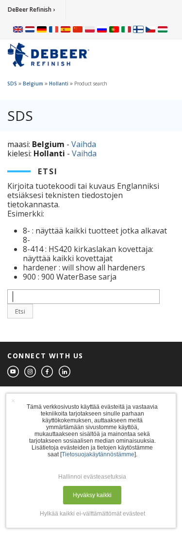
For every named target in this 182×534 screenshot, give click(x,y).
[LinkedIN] (65, 372)
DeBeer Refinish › (31, 9)
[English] (18, 29)
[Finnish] (138, 29)
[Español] (65, 29)
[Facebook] (47, 372)
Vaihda (83, 144)
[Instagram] (30, 372)
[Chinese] (77, 29)
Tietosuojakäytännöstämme (98, 454)
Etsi (20, 311)
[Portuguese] (114, 29)
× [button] (13, 400)
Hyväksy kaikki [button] (92, 495)
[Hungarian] (162, 29)
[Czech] (150, 29)
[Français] (54, 29)
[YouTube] (13, 372)
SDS (12, 83)
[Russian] (102, 29)
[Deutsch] (41, 29)
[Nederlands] (30, 29)
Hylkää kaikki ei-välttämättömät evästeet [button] (92, 513)
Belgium (33, 83)
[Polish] (89, 29)
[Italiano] (126, 29)
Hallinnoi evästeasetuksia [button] (92, 476)
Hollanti (58, 83)
